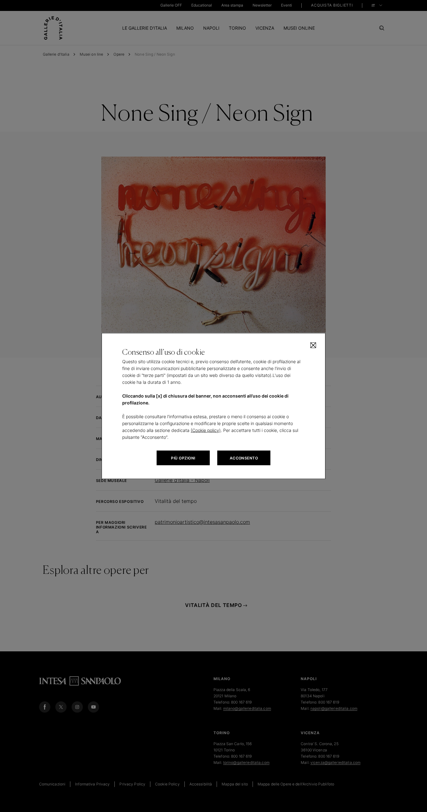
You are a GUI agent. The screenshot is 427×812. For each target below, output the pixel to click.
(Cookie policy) (206, 430)
